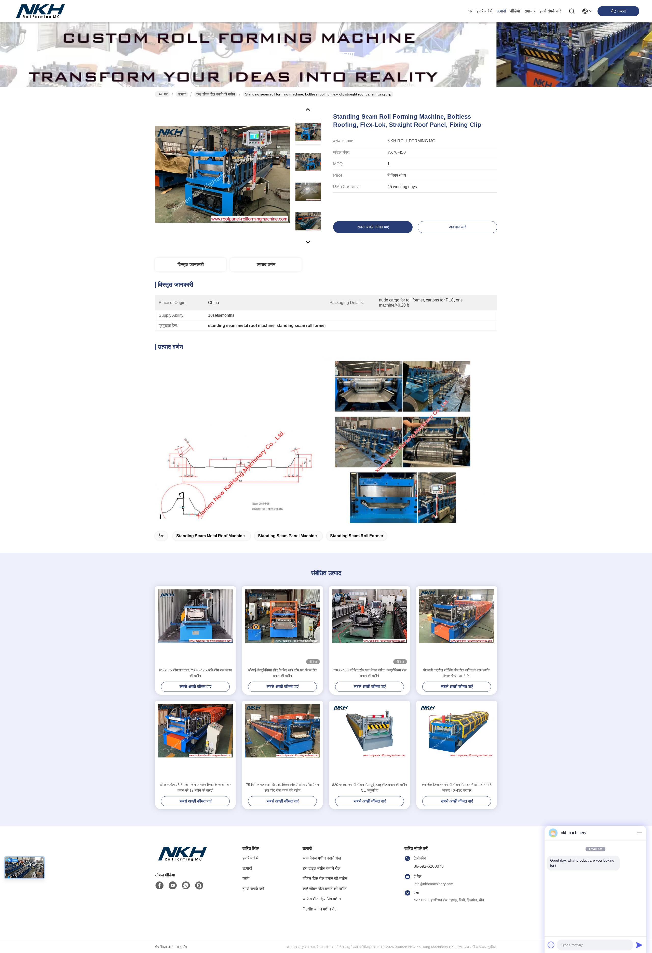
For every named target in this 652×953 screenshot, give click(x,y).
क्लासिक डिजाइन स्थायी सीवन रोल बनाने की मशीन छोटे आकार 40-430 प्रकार (457, 787)
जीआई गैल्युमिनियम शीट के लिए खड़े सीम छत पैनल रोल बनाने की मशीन (282, 673)
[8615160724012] (186, 885)
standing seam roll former (356, 536)
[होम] (183, 860)
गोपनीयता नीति (164, 947)
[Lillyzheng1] (199, 885)
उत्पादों (501, 11)
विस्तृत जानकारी (191, 264)
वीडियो (515, 11)
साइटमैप (181, 947)
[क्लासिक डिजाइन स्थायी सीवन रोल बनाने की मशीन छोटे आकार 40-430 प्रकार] (456, 741)
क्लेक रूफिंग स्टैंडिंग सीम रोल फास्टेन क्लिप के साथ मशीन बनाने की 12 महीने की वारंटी (195, 787)
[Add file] (551, 944)
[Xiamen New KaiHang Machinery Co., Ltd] (41, 11)
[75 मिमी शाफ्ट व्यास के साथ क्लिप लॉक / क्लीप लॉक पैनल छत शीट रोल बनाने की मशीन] (282, 741)
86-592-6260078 (429, 866)
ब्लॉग (245, 878)
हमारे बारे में (484, 11)
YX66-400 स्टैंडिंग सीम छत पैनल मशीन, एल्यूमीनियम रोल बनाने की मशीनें (369, 673)
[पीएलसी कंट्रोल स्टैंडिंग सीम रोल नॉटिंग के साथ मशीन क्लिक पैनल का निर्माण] (456, 626)
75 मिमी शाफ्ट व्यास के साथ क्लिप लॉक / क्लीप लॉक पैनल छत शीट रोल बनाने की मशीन (282, 787)
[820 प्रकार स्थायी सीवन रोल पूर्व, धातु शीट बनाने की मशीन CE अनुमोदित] (369, 741)
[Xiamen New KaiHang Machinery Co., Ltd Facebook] (159, 885)
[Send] (639, 944)
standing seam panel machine (287, 536)
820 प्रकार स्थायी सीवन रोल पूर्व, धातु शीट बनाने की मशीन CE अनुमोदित (369, 787)
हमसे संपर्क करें (550, 11)
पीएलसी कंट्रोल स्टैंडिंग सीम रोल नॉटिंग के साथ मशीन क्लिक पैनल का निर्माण (456, 673)
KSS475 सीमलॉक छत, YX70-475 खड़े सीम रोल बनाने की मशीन (195, 673)
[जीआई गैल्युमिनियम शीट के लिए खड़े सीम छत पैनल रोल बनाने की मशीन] (282, 626)
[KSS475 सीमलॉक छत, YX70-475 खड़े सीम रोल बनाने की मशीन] (195, 626)
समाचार (529, 11)
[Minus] (639, 833)
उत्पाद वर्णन (266, 264)
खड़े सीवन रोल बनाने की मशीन (215, 94)
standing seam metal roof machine (210, 536)
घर (470, 11)
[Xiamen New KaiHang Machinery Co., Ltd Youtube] (172, 885)
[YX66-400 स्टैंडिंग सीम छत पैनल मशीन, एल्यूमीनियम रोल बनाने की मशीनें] (369, 626)
